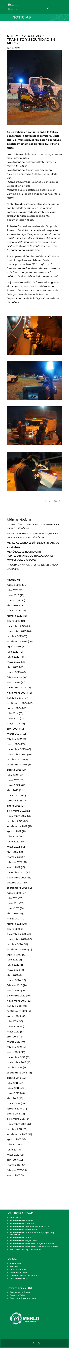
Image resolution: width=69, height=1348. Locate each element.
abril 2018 (12, 1098)
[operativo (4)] (34, 400)
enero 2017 (13, 1175)
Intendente (15, 1217)
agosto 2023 (14, 769)
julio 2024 (12, 713)
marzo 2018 (13, 1103)
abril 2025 (12, 667)
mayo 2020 (13, 969)
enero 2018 (13, 1113)
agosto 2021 (14, 892)
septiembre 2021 (17, 887)
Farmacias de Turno (20, 1292)
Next (57, 501)
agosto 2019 (14, 1016)
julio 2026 (12, 590)
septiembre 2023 (17, 764)
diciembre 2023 (16, 749)
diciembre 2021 (16, 872)
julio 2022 (12, 836)
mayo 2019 (13, 1031)
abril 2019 (12, 1036)
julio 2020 (12, 959)
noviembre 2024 (17, 692)
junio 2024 (13, 718)
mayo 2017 (13, 1154)
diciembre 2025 (16, 626)
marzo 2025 (14, 672)
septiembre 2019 (17, 1010)
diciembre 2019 (16, 995)
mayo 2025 (13, 661)
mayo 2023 (13, 785)
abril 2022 (12, 851)
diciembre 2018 (16, 1057)
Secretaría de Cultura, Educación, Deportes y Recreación (32, 1233)
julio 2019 (12, 1021)
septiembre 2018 (17, 1072)
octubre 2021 (14, 882)
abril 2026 (13, 605)
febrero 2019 (14, 1046)
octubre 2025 (15, 636)
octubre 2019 (14, 1005)
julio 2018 (12, 1082)
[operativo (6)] (34, 490)
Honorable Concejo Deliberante (25, 1249)
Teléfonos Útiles (17, 1295)
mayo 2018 (13, 1093)
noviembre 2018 (16, 1062)
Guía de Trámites (18, 1269)
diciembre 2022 (16, 810)
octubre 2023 (15, 759)
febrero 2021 (14, 923)
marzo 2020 (14, 980)
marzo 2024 (14, 733)
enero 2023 (13, 805)
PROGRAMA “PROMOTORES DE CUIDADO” (32, 564)
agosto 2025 (14, 646)
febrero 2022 (14, 862)
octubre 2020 (15, 944)
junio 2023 (13, 780)
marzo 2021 (13, 918)
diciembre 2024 (16, 687)
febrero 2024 (14, 738)
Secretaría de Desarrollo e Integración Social (32, 1243)
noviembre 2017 (16, 1123)
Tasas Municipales (19, 1272)
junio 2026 (13, 595)
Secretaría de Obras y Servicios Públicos (29, 1226)
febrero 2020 (14, 985)
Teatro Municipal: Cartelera (23, 1298)
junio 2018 (13, 1087)
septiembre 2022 (17, 826)
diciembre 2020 (16, 933)
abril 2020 (13, 975)
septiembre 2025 (17, 641)
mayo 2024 (13, 723)
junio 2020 (13, 964)
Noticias (14, 1266)
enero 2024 (13, 744)
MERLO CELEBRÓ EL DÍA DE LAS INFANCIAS (33, 542)
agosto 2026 (14, 584)
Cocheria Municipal (19, 1278)
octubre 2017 (14, 1129)
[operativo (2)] (34, 354)
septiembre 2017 (17, 1134)
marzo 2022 (14, 856)
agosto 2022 (14, 831)
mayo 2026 (13, 600)
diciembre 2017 (16, 1118)
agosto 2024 (14, 708)
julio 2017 (12, 1144)
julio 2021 (12, 898)
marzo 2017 (13, 1164)
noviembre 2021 (16, 877)
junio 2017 (13, 1149)
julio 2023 (12, 774)
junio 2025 (13, 656)
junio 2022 (13, 841)
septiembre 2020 (17, 949)
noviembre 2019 (16, 1000)
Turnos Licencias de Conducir (24, 1275)
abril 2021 (12, 913)
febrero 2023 (14, 800)
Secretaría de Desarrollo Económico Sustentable (34, 1246)
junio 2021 (13, 903)
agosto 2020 (14, 954)
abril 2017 (12, 1159)
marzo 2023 (14, 795)
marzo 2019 (13, 1041)
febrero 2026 (14, 615)
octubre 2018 (14, 1067)
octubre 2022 (15, 821)
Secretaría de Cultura (20, 1237)
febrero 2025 (14, 677)
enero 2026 (13, 620)
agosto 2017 (14, 1139)
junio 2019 (13, 1026)
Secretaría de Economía (22, 1223)
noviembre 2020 (17, 939)
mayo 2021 (13, 908)
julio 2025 (12, 651)
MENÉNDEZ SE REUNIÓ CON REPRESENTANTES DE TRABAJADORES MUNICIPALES (30, 555)
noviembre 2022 (16, 815)
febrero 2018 (14, 1108)
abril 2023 (12, 790)
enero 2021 (13, 928)
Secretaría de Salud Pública (23, 1229)
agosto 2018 (14, 1077)
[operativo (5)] (34, 445)
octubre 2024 (15, 697)
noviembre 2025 (16, 631)
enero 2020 (13, 990)
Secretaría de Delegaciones (23, 1240)
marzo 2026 (14, 610)
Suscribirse (15, 1263)
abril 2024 (13, 728)
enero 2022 (13, 867)
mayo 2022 (13, 846)
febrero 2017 (14, 1170)
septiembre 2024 (17, 703)
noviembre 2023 (16, 754)
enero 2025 (13, 682)
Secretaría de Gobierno (21, 1220)
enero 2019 (13, 1052)
